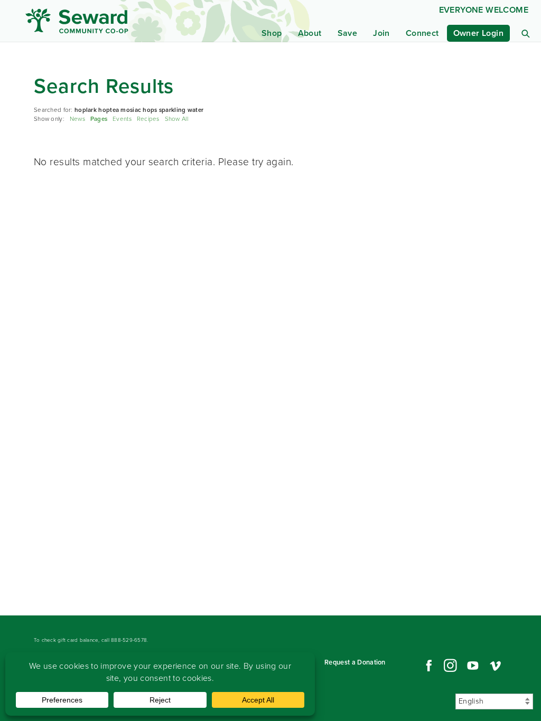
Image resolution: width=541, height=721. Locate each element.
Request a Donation (355, 662)
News (77, 119)
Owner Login (478, 33)
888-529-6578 (129, 640)
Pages (98, 119)
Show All (176, 119)
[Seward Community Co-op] (93, 20)
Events (122, 119)
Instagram (450, 665)
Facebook (427, 665)
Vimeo (495, 665)
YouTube (472, 665)
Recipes (148, 119)
